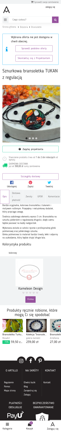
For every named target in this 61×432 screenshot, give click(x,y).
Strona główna (9, 27)
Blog (26, 387)
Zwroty (29, 197)
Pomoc (7, 387)
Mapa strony (10, 391)
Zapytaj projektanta (32, 149)
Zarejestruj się (30, 391)
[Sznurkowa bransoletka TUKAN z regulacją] (31, 114)
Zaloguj (27, 395)
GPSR (40, 197)
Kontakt (47, 382)
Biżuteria (24, 27)
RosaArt (6, 338)
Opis (5, 197)
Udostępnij (12, 186)
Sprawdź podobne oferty (34, 48)
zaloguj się (50, 7)
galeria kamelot (33, 338)
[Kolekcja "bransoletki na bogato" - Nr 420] (36, 325)
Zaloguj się (52, 429)
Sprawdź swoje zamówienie (46, 2)
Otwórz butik (29, 382)
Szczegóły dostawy (30, 176)
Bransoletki (36, 27)
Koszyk (29, 428)
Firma (30, 299)
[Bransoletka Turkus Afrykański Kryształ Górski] (12, 325)
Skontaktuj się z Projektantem (34, 58)
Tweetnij (49, 186)
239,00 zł (32, 342)
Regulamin (9, 382)
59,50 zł (13, 342)
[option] (12, 332)
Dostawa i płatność (16, 197)
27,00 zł (55, 342)
